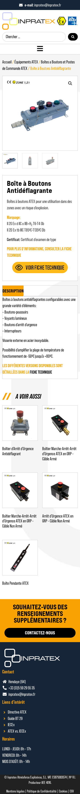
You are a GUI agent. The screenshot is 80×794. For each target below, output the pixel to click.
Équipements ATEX (26, 62)
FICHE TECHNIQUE (41, 372)
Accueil (7, 62)
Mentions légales (15, 791)
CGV (72, 791)
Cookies (63, 791)
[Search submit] (73, 37)
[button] (70, 83)
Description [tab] (13, 291)
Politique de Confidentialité (41, 791)
